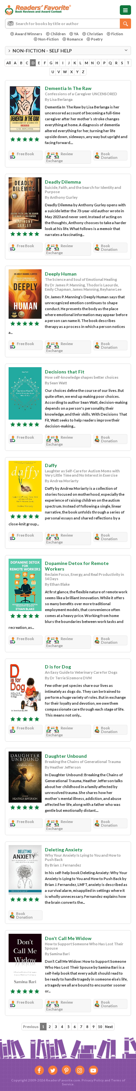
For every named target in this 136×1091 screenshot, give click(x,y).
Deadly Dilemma (63, 182)
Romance (75, 39)
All (8, 63)
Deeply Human (61, 274)
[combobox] (68, 23)
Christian (95, 34)
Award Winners (28, 34)
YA (76, 34)
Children (58, 34)
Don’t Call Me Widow (68, 938)
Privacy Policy (93, 1080)
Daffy (51, 465)
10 (100, 1026)
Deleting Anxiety (63, 849)
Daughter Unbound (66, 756)
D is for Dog (58, 666)
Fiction (117, 34)
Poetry (97, 39)
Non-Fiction (48, 39)
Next (109, 1026)
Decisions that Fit (65, 371)
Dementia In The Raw (68, 88)
